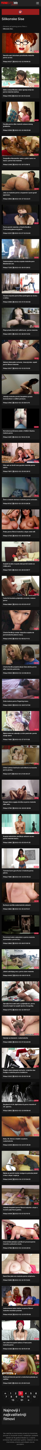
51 (22, 1400)
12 (34, 1396)
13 (13, 1400)
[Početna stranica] (9, 3)
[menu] (37, 3)
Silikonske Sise (8, 29)
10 (22, 1396)
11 (28, 1396)
